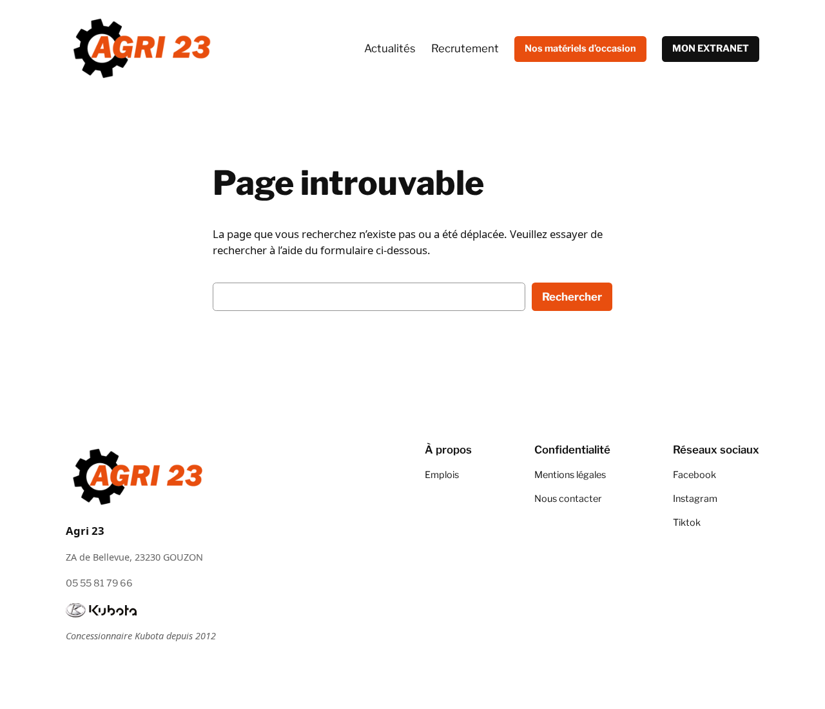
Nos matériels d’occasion (580, 48)
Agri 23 (85, 530)
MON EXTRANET (710, 48)
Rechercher (572, 296)
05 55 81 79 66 (99, 583)
